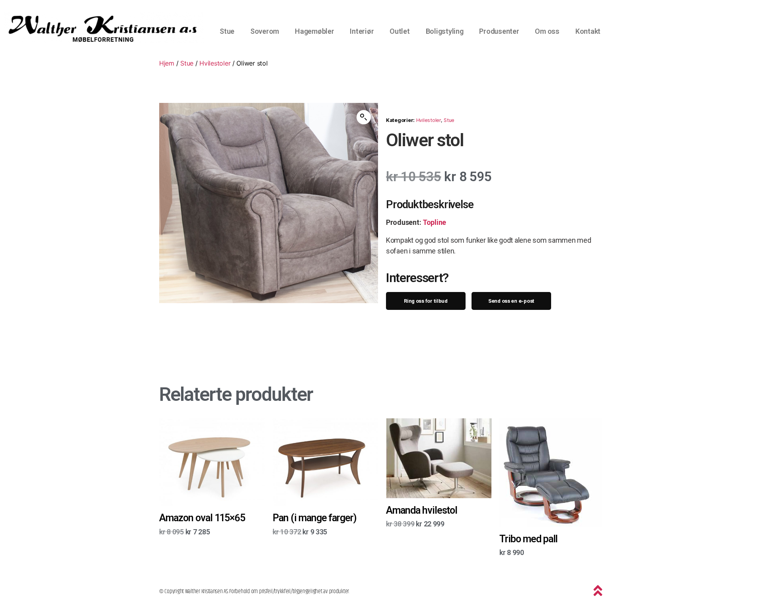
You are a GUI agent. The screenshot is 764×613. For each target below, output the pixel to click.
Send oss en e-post (511, 301)
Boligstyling (445, 31)
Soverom (264, 31)
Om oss (547, 31)
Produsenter (499, 31)
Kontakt (587, 31)
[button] (364, 117)
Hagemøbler (314, 31)
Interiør (362, 31)
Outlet (399, 31)
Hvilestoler (214, 63)
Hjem (166, 63)
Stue (227, 31)
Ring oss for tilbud (426, 301)
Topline (434, 222)
